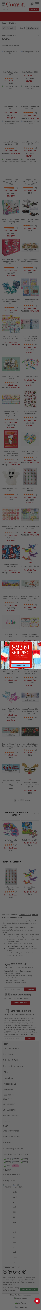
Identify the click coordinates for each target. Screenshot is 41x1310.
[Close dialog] (39, 642)
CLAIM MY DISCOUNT (20, 665)
